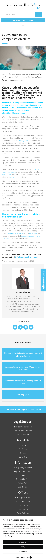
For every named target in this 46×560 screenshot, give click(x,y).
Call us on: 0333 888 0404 (23, 20)
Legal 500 (33, 233)
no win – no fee (16, 177)
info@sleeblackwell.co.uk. (15, 113)
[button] (15, 327)
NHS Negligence (23, 395)
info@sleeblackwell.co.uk (27, 257)
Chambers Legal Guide (14, 233)
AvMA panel (6, 175)
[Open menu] (23, 25)
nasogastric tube (25, 141)
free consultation (16, 105)
